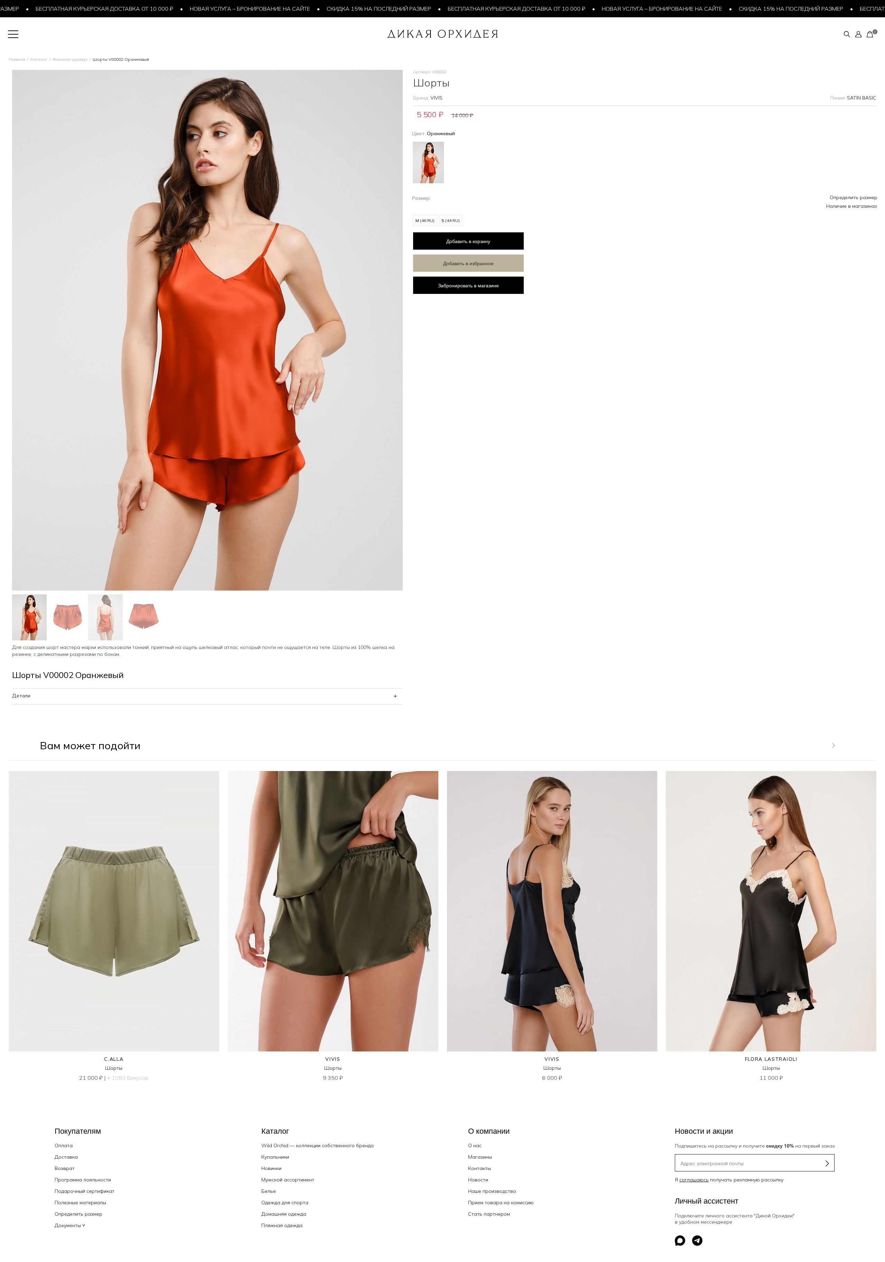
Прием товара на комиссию (501, 1202)
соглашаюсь (694, 1180)
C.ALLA (113, 1059)
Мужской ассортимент (287, 1180)
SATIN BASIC (861, 98)
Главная (17, 59)
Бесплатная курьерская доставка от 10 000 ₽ (474, 8)
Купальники (275, 1157)
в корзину (468, 241)
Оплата (64, 1145)
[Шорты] (114, 911)
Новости (478, 1180)
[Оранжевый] (428, 161)
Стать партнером (489, 1214)
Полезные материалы (80, 1202)
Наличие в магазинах (851, 206)
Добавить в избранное (468, 263)
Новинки (271, 1168)
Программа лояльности (83, 1180)
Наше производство (492, 1191)
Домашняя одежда (283, 1214)
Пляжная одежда (281, 1225)
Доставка (66, 1157)
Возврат (65, 1168)
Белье (268, 1191)
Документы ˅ (70, 1225)
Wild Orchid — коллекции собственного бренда (317, 1145)
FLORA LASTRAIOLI (771, 1059)
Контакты (479, 1168)
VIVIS (436, 98)
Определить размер (853, 197)
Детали (21, 696)
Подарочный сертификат (84, 1191)
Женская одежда (70, 59)
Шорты (113, 1068)
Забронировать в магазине (468, 285)
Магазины (480, 1157)
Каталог (38, 59)
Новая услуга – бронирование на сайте (207, 8)
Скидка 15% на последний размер (336, 8)
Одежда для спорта (284, 1202)
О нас (475, 1145)
